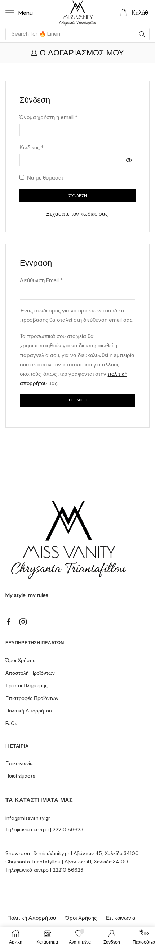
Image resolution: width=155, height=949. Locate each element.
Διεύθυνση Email (41, 280)
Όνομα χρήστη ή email (48, 117)
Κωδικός (31, 147)
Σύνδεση (77, 195)
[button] (19, 13)
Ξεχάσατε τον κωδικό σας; (77, 213)
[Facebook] (8, 621)
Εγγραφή (78, 399)
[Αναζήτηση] (142, 34)
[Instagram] (23, 621)
